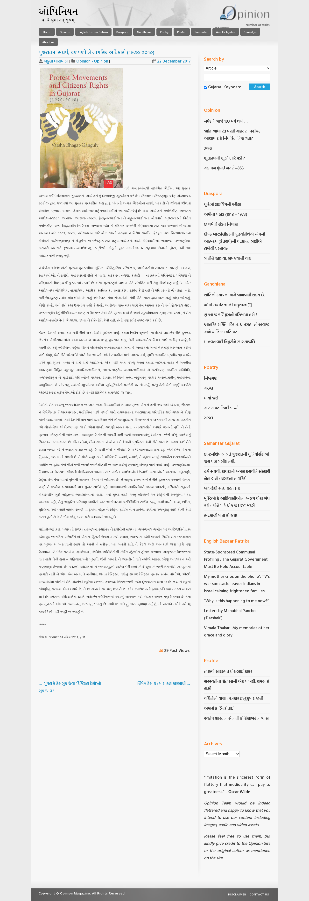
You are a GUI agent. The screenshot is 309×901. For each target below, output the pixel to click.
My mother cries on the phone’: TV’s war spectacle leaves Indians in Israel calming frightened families (237, 583)
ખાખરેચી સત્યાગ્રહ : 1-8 (222, 488)
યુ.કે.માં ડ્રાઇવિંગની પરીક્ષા (222, 204)
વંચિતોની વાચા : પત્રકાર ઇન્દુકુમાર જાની (233, 698)
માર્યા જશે (211, 398)
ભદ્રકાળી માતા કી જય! (220, 515)
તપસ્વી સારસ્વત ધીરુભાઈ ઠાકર (228, 671)
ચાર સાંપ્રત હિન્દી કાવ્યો (221, 408)
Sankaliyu (250, 32)
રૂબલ (208, 148)
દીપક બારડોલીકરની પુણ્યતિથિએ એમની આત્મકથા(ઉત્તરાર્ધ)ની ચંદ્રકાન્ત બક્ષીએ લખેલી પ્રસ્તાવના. (234, 241)
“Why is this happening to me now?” (237, 601)
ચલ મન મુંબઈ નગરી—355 (224, 168)
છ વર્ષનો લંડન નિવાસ (221, 224)
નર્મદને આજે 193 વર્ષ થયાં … (225, 121)
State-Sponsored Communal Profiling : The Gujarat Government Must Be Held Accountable (236, 559)
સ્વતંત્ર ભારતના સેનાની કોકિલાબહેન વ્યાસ (236, 718)
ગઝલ (208, 388)
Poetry (164, 32)
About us (48, 42)
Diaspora (122, 32)
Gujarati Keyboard (224, 87)
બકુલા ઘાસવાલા (56, 61)
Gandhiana (144, 32)
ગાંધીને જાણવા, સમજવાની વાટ (227, 258)
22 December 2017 (174, 61)
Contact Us (259, 894)
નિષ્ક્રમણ (211, 378)
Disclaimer (237, 894)
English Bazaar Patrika (93, 32)
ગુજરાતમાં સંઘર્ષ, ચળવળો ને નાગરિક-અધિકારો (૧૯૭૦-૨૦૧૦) (96, 52)
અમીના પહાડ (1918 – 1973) (226, 214)
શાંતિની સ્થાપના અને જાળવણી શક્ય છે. (234, 295)
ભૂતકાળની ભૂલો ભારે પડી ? (224, 158)
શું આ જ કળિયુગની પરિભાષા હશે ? (231, 315)
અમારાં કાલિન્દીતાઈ (218, 708)
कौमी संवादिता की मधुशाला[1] (228, 305)
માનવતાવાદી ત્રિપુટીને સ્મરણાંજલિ (230, 342)
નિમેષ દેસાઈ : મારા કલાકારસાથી (164, 683)
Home (46, 32)
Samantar (201, 32)
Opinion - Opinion (92, 61)
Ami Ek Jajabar (225, 32)
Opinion (65, 32)
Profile (181, 32)
